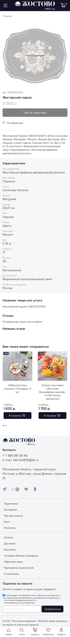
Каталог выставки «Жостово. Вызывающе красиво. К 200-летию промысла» (52, 391)
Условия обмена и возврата (21, 555)
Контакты (10, 527)
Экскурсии (10, 509)
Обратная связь (13, 561)
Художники (11, 503)
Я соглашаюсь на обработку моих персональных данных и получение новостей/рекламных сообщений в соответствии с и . (31, 599)
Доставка (9, 543)
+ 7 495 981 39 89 (15, 455)
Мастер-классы (13, 515)
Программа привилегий (18, 567)
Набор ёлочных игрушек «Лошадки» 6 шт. (17, 388)
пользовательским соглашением (19, 603)
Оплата (8, 537)
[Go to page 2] (6, 425)
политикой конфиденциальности (19, 600)
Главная (7, 16)
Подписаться (52, 609)
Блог (7, 521)
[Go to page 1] (3, 425)
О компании (11, 573)
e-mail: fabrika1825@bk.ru (21, 460)
